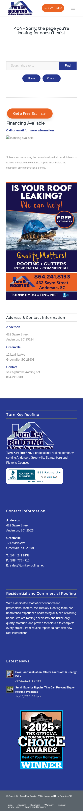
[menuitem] (73, 8)
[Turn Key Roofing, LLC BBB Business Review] (34, 483)
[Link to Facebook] (62, 801)
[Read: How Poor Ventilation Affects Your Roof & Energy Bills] (9, 674)
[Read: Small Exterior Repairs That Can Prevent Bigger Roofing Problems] (9, 689)
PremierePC (66, 796)
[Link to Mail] (74, 801)
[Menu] (73, 8)
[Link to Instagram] (68, 801)
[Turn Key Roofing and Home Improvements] (20, 7)
